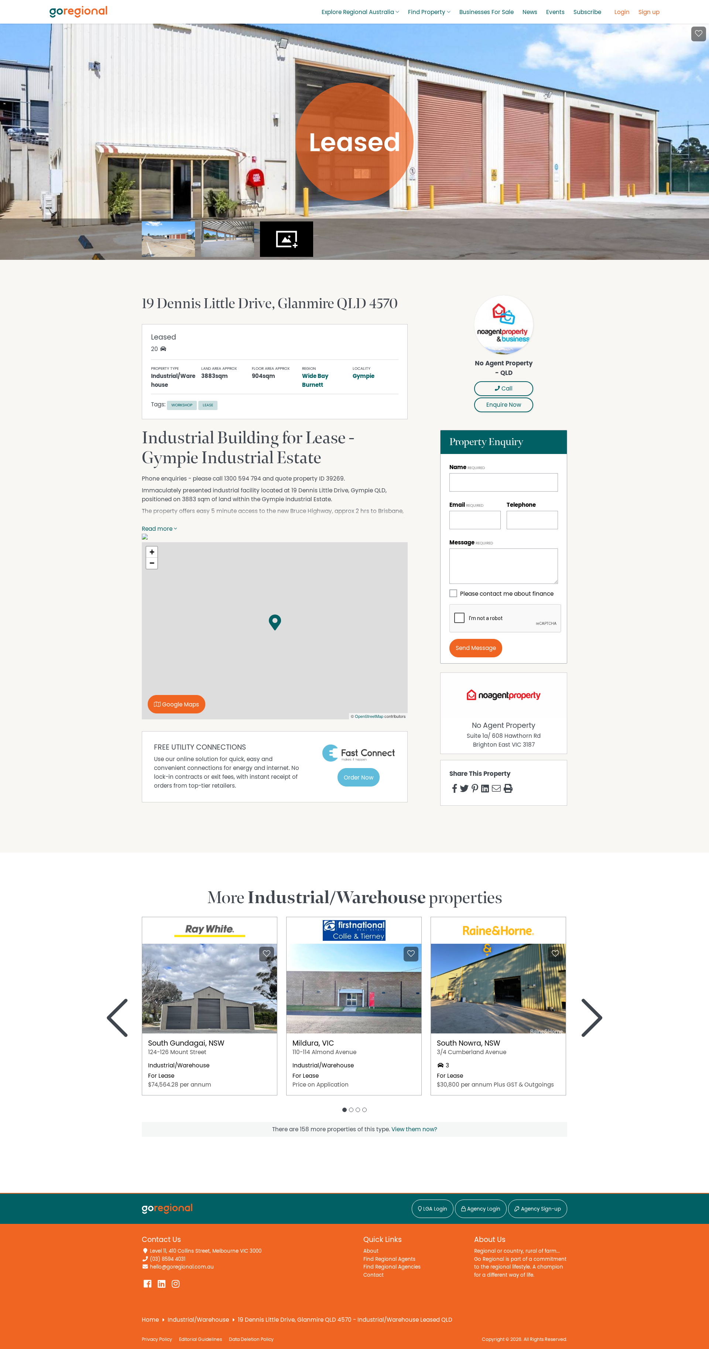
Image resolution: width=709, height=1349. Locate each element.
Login (622, 12)
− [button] (152, 563)
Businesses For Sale (486, 12)
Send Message (476, 648)
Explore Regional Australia (358, 12)
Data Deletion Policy (251, 1339)
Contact (373, 1275)
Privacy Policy (157, 1339)
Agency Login (483, 1209)
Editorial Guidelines (200, 1339)
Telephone (521, 505)
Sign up (649, 12)
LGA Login (434, 1209)
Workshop (181, 405)
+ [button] (152, 552)
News (530, 12)
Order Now (358, 778)
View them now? (414, 1129)
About (371, 1251)
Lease (208, 405)
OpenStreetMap (369, 716)
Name (457, 467)
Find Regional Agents (389, 1259)
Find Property (426, 12)
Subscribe (587, 12)
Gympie (363, 376)
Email (457, 505)
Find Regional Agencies (392, 1267)
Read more (158, 529)
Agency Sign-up (540, 1209)
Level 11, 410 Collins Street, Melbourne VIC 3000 (205, 1251)
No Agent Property (503, 725)
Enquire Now (503, 405)
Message (462, 543)
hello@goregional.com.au (182, 1267)
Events (555, 12)
